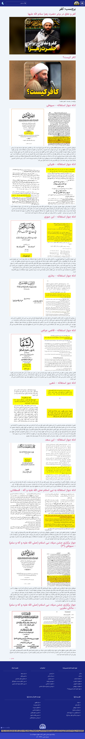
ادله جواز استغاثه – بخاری (62, 276)
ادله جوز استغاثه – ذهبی (62, 383)
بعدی (11, 658)
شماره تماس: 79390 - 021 (42, 737)
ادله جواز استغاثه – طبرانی (62, 164)
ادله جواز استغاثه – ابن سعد (60, 440)
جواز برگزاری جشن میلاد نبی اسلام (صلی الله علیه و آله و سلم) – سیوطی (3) (42, 544)
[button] (82, 3)
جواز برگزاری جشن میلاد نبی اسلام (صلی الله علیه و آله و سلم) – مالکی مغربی (42, 606)
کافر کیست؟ (69, 57)
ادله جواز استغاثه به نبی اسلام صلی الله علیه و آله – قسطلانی (43, 490)
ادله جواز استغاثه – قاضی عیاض (58, 330)
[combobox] (16, 3)
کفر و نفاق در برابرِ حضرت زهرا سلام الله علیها (52, 14)
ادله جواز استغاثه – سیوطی (61, 105)
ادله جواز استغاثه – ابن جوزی (60, 217)
